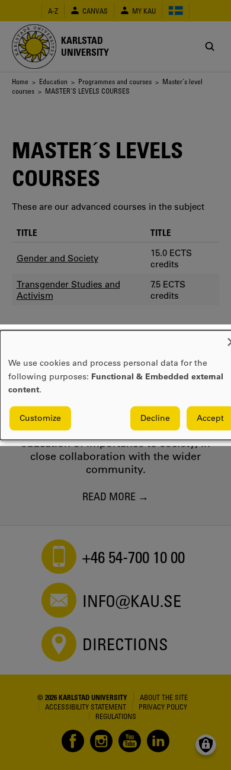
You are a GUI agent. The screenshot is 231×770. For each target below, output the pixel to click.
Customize (40, 418)
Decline (155, 418)
